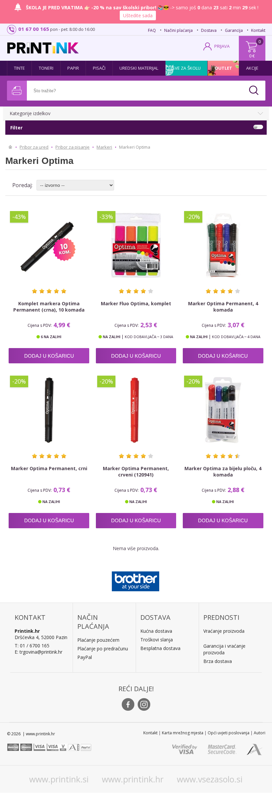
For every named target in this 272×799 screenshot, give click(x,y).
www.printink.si (59, 779)
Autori (259, 733)
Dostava (209, 30)
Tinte (19, 68)
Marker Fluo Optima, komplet (136, 303)
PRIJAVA (222, 46)
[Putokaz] (10, 147)
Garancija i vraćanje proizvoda (224, 649)
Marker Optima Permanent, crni (49, 468)
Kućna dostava (156, 631)
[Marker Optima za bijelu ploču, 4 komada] (223, 410)
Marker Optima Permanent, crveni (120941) (136, 471)
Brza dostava (217, 661)
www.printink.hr (133, 779)
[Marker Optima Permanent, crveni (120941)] (136, 410)
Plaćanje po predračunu (102, 648)
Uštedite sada (138, 15)
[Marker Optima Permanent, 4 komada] (223, 245)
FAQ (152, 30)
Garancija (234, 30)
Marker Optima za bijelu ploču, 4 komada (222, 471)
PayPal (84, 657)
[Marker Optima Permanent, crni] (49, 410)
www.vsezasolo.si (209, 779)
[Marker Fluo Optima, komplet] (136, 245)
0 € (252, 56)
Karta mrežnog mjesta (182, 733)
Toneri (46, 68)
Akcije (252, 68)
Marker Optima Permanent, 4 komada (223, 306)
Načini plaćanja (178, 30)
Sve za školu (186, 68)
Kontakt (258, 30)
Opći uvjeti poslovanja (228, 733)
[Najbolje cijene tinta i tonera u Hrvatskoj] (43, 48)
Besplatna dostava (160, 648)
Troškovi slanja (156, 639)
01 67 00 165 (33, 29)
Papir (73, 68)
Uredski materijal (139, 68)
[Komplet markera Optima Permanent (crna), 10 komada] (49, 245)
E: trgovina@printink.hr (38, 652)
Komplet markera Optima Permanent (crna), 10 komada (49, 306)
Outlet (224, 68)
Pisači (99, 68)
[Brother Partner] (135, 579)
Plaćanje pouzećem (98, 640)
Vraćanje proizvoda (223, 631)
